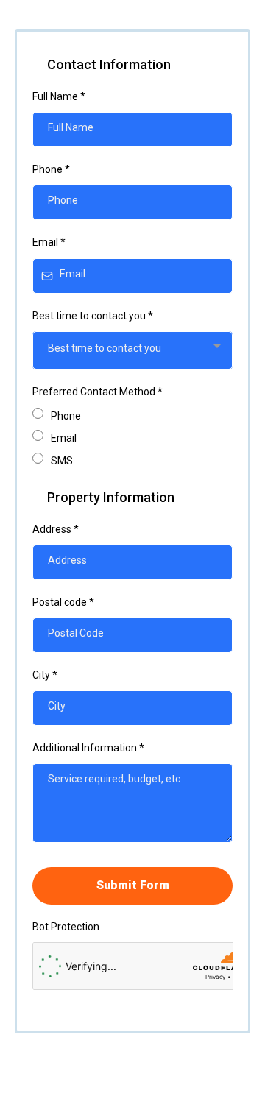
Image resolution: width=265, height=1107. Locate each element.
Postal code (63, 602)
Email (49, 242)
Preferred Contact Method (97, 391)
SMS (62, 461)
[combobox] (132, 350)
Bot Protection (65, 927)
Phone (51, 169)
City (44, 675)
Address (55, 529)
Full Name (58, 96)
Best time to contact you (92, 316)
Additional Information (88, 748)
